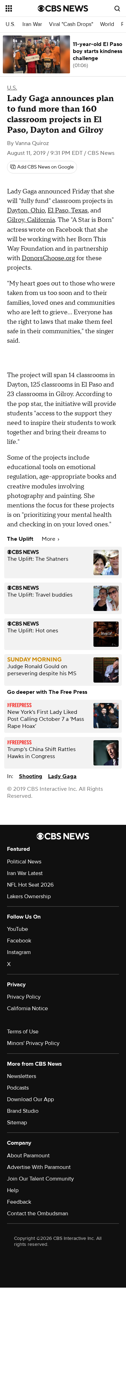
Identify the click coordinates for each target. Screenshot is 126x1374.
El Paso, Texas (68, 210)
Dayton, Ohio (26, 210)
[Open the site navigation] (22, 8)
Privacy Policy (24, 997)
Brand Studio (22, 1111)
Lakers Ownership (29, 896)
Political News (24, 861)
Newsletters (21, 1076)
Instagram (19, 952)
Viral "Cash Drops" (71, 24)
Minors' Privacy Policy (33, 1043)
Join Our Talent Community (40, 1179)
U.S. (10, 24)
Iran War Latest (25, 873)
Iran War (32, 24)
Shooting (30, 776)
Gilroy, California (31, 220)
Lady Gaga (62, 776)
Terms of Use (22, 1031)
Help (13, 1190)
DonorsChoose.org (48, 258)
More (49, 539)
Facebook (19, 941)
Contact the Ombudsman (37, 1213)
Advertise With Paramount (39, 1167)
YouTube (17, 929)
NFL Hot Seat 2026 (30, 885)
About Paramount (28, 1155)
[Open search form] (117, 8)
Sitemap (17, 1122)
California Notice (27, 1008)
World (107, 24)
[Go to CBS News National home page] (63, 8)
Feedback (19, 1202)
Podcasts (18, 1088)
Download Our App (30, 1099)
